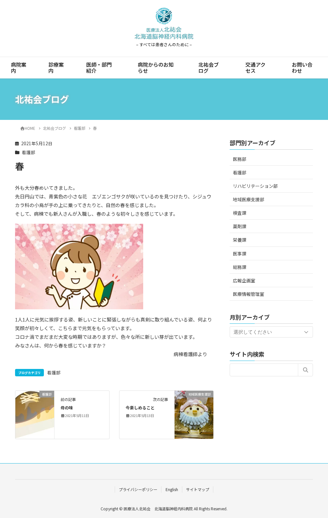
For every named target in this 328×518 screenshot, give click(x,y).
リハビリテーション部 (255, 186)
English (172, 489)
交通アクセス (255, 67)
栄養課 (239, 240)
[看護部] (34, 414)
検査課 (239, 213)
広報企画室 (244, 280)
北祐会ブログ (208, 67)
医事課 (239, 253)
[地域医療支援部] (194, 414)
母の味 (67, 408)
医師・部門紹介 (99, 67)
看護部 (28, 152)
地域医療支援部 (248, 199)
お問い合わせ (302, 67)
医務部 (239, 159)
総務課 (239, 267)
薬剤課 (239, 226)
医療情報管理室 (248, 294)
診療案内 (56, 67)
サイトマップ (197, 489)
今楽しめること (140, 408)
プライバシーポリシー (138, 489)
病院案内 (18, 67)
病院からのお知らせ (156, 67)
